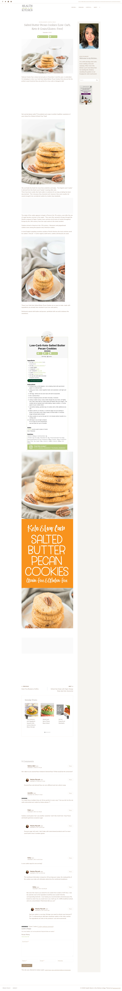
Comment (25, 941)
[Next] (68, 717)
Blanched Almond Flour (39, 372)
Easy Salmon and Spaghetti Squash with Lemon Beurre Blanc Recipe (31, 723)
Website (60, 961)
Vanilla (37, 369)
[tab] (44, 732)
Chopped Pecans (38, 374)
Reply (70, 766)
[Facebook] (3, 1)
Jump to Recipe (43, 36)
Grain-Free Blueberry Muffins (30, 688)
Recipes (40, 22)
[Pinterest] (11, 1)
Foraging (81, 7)
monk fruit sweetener (39, 365)
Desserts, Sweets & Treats (49, 22)
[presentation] (31, 709)
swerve (30, 429)
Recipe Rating (26, 934)
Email (42, 961)
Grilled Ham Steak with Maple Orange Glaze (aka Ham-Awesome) (62, 689)
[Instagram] (8, 1)
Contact (15, 988)
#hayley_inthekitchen (59, 448)
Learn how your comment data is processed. (58, 970)
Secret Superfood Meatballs (62, 721)
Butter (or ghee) (38, 362)
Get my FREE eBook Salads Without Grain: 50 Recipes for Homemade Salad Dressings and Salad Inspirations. (99, 1)
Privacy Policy (6, 988)
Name (24, 961)
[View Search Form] (99, 7)
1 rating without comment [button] (45, 926)
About (95, 7)
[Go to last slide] (27, 717)
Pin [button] (46, 353)
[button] (44, 351)
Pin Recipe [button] (54, 36)
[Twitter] (5, 1)
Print (40, 353)
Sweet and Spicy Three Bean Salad (46, 721)
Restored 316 (116, 988)
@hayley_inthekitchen (44, 448)
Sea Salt (39, 370)
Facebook (54, 353)
